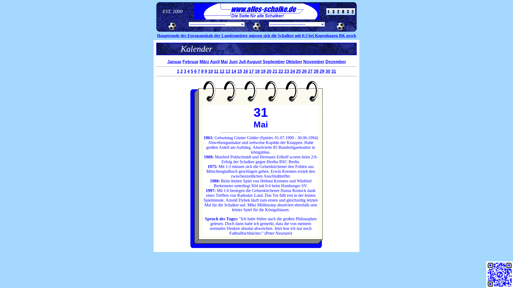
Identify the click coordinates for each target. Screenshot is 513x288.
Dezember (335, 61)
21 (275, 71)
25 (298, 71)
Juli (242, 61)
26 (304, 71)
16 (245, 71)
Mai (224, 61)
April (215, 61)
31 (333, 71)
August (254, 61)
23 (286, 71)
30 (327, 71)
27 (310, 71)
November (313, 61)
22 (280, 71)
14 (233, 71)
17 (251, 71)
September (274, 61)
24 (292, 71)
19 (263, 71)
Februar (190, 61)
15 (239, 71)
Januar (174, 61)
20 (269, 71)
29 (322, 71)
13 (228, 71)
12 (222, 71)
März (204, 61)
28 (316, 71)
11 (216, 71)
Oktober (294, 61)
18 (257, 71)
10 (210, 71)
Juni (233, 61)
